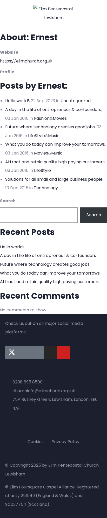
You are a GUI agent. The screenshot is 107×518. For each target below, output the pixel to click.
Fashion (42, 118)
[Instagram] (50, 352)
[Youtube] (63, 352)
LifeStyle (36, 136)
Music (53, 136)
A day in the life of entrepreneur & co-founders (53, 110)
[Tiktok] (37, 352)
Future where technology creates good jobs (50, 127)
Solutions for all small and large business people (54, 179)
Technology (46, 188)
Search (8, 201)
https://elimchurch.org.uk (26, 61)
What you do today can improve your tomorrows (55, 144)
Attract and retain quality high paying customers (55, 162)
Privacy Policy (65, 442)
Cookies (36, 442)
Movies (60, 118)
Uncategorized (76, 101)
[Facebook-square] (24, 352)
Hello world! (17, 101)
